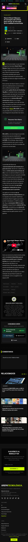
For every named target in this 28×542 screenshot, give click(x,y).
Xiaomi (11, 108)
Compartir (9, 38)
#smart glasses (14, 286)
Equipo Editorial (5, 525)
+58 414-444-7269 (7, 493)
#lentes (20, 283)
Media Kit (3, 528)
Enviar (8, 42)
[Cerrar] (26, 6)
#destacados (6, 283)
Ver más (23, 374)
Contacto (3, 530)
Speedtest (3, 516)
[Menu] (2, 4)
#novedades (6, 286)
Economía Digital (5, 509)
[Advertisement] (14, 228)
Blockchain (4, 507)
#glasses (13, 283)
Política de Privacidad (14, 536)
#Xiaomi (13, 289)
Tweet (17, 38)
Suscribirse (13, 468)
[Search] (25, 4)
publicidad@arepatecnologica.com (11, 495)
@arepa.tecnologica (11, 8)
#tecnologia (6, 289)
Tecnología (7, 15)
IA (1, 505)
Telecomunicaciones (6, 511)
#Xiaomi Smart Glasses (9, 292)
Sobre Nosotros (5, 523)
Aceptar (14, 539)
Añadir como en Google (14, 34)
